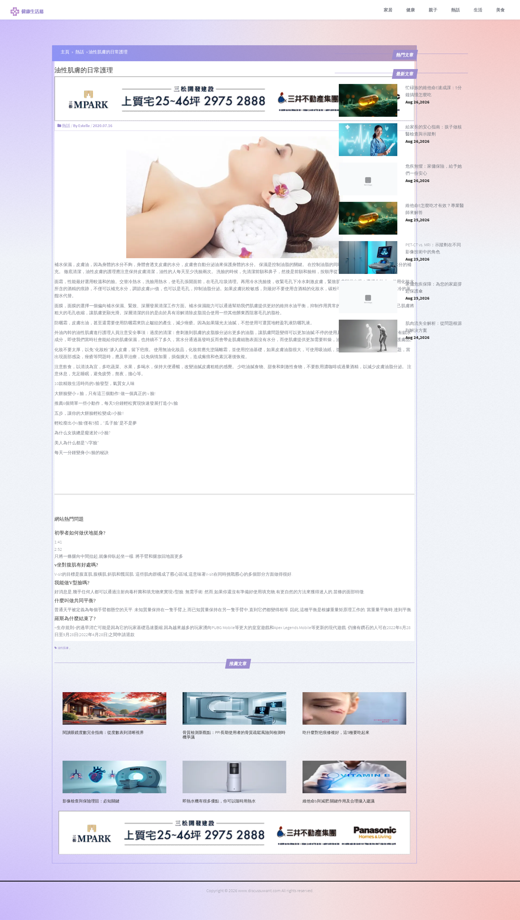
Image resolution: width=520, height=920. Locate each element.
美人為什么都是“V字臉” (76, 442)
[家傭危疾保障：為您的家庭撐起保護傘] (368, 296)
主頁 (65, 51)
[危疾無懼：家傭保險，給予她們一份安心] (368, 179)
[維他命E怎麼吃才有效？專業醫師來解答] (368, 218)
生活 (478, 9)
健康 (410, 9)
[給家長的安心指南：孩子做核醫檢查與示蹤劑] (368, 139)
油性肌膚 (63, 648)
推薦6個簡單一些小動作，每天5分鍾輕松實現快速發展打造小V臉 (116, 403)
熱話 (455, 9)
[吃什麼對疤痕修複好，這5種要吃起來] (354, 708)
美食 (500, 9)
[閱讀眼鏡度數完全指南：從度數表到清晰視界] (114, 708)
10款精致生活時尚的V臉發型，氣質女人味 (94, 383)
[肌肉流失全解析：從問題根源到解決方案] (368, 336)
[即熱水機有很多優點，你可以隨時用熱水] (234, 776)
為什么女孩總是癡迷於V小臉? (82, 432)
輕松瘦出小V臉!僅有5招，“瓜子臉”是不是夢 (95, 423)
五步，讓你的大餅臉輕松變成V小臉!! (89, 413)
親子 (433, 9)
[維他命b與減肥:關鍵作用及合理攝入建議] (354, 776)
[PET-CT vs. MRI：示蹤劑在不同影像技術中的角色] (368, 257)
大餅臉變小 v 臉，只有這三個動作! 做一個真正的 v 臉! (104, 393)
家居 (388, 9)
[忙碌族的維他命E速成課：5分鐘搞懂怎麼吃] (368, 100)
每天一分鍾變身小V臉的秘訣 (81, 452)
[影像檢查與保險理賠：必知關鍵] (114, 776)
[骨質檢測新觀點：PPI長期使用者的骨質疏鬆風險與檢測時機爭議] (234, 708)
